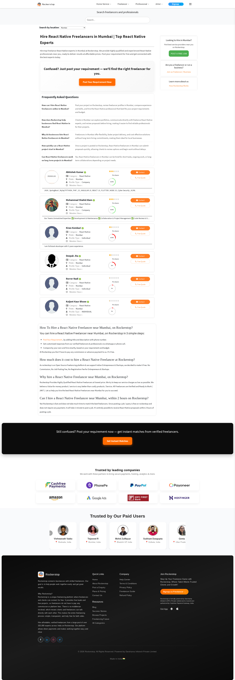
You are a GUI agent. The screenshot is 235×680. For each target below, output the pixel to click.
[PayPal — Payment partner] (138, 485)
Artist (158, 4)
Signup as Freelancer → (174, 592)
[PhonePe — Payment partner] (97, 485)
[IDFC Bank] (138, 498)
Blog (94, 607)
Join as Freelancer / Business (179, 72)
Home (95, 579)
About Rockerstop (100, 583)
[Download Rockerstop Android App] (172, 609)
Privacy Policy (126, 587)
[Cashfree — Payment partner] (55, 485)
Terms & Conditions (128, 583)
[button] (189, 4)
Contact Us (97, 595)
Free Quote (141, 178)
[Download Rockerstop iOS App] (177, 609)
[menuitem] (104, 4)
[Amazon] (55, 498)
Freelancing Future (100, 619)
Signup (175, 4)
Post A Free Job (179, 53)
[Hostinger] (179, 498)
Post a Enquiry (98, 587)
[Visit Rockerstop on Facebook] (40, 639)
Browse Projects (99, 615)
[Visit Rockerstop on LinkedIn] (47, 639)
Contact (141, 172)
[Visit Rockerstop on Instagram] (53, 639)
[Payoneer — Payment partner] (179, 485)
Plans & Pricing (99, 591)
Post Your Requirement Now (97, 81)
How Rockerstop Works (178, 85)
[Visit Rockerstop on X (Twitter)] (60, 639)
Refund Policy (126, 595)
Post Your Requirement (53, 339)
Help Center (125, 579)
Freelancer (122, 4)
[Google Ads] (97, 498)
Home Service (102, 4)
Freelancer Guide (127, 591)
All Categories (98, 623)
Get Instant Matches (117, 441)
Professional (141, 4)
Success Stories (99, 611)
